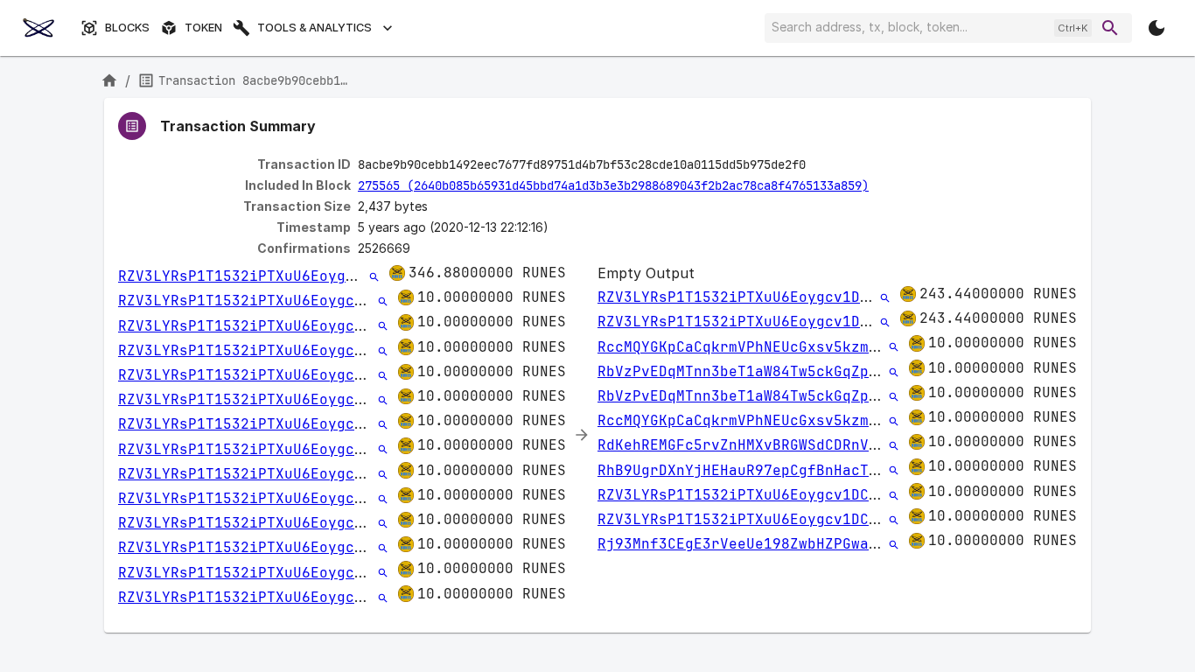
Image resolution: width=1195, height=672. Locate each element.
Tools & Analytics (314, 27)
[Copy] (817, 165)
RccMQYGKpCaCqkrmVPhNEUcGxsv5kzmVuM (746, 347)
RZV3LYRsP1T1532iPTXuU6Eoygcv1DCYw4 (267, 276)
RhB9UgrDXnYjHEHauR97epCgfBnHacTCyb (746, 470)
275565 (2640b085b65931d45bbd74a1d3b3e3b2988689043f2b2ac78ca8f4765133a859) (613, 185)
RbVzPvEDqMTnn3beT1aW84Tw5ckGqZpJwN (746, 371)
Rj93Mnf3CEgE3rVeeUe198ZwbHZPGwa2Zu (746, 544)
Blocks (127, 27)
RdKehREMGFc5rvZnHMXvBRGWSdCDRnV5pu (746, 445)
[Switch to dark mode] (1156, 28)
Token (203, 27)
